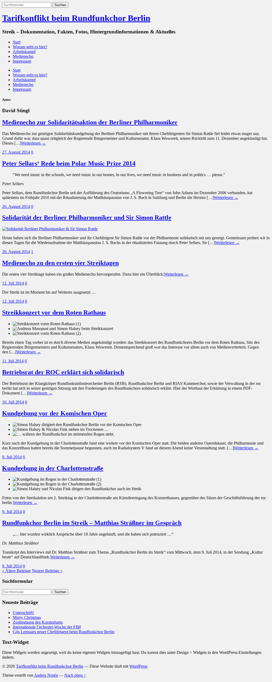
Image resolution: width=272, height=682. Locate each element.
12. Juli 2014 (13, 283)
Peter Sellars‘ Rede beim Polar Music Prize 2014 (68, 163)
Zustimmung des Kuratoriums (38, 622)
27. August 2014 (16, 152)
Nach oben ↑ (75, 675)
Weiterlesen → (33, 143)
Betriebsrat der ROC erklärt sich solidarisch (63, 372)
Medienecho (23, 56)
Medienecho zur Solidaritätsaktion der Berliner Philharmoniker (90, 122)
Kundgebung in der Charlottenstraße (52, 468)
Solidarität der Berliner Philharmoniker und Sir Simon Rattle (86, 217)
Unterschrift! (23, 612)
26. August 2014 (16, 206)
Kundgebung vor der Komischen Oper (54, 413)
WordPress (138, 666)
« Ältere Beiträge (16, 570)
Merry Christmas (27, 617)
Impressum (22, 61)
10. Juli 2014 (13, 402)
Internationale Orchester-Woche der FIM (47, 627)
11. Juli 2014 (13, 361)
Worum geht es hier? (30, 47)
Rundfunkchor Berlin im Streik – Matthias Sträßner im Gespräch (91, 522)
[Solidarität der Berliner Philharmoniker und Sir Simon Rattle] (50, 229)
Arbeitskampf (24, 51)
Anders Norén (46, 675)
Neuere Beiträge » (47, 570)
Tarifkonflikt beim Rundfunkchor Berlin (76, 18)
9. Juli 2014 (12, 457)
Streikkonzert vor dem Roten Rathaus (54, 312)
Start (16, 42)
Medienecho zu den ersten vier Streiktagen (60, 262)
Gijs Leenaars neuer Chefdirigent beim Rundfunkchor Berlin (63, 631)
